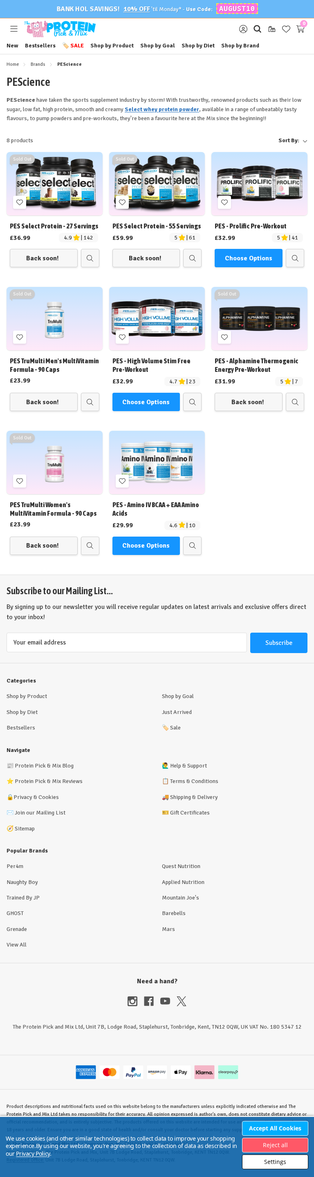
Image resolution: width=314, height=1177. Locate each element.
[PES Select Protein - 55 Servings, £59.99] (157, 183)
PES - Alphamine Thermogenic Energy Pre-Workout (256, 365)
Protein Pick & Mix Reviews (49, 781)
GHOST (15, 913)
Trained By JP (23, 897)
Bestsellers (40, 45)
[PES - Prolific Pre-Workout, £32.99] (259, 183)
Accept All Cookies (275, 1128)
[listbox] (173, 140)
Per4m (15, 866)
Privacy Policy (32, 1153)
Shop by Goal (157, 45)
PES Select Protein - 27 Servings (54, 226)
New (12, 45)
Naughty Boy (22, 882)
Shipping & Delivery (194, 797)
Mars (168, 929)
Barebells (174, 913)
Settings (275, 1162)
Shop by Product (112, 45)
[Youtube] (168, 1001)
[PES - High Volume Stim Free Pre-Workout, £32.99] (157, 318)
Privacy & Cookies (36, 797)
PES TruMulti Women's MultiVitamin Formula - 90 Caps (53, 509)
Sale (73, 45)
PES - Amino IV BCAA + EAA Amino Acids (155, 509)
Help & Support (188, 765)
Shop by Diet (198, 45)
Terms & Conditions (194, 781)
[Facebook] (152, 1001)
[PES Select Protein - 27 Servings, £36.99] (55, 183)
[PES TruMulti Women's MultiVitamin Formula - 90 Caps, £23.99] (55, 462)
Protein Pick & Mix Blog (44, 765)
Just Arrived (177, 712)
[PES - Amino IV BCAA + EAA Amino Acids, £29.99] (157, 462)
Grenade (17, 929)
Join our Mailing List (40, 812)
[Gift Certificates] (272, 29)
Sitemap (25, 828)
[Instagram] (136, 1001)
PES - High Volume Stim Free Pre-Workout (151, 365)
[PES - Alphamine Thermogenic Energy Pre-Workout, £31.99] (259, 318)
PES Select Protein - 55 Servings (156, 226)
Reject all (275, 1145)
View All (17, 944)
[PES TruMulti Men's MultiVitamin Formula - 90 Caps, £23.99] (55, 318)
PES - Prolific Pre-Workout (251, 226)
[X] (181, 1001)
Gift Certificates (190, 812)
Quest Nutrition (181, 866)
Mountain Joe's (180, 897)
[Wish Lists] (286, 29)
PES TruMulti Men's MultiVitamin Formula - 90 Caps (54, 365)
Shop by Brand (240, 45)
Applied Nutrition (183, 882)
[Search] (257, 29)
